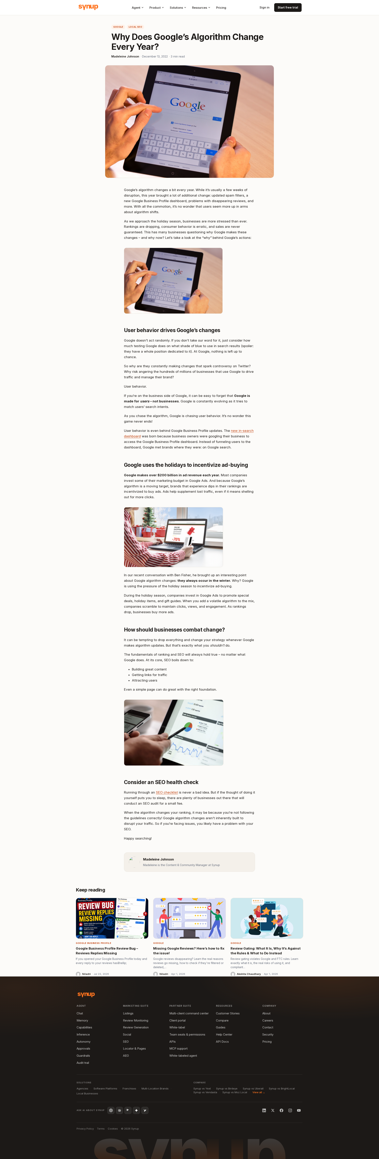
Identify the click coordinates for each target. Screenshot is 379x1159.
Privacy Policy (85, 1128)
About (266, 1013)
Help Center (224, 1034)
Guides (220, 1027)
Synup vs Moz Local (234, 1092)
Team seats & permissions (187, 1034)
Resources (199, 7)
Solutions (176, 7)
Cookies (113, 1128)
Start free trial (288, 7)
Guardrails (83, 1055)
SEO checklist (167, 792)
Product (155, 7)
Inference (83, 1034)
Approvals (83, 1048)
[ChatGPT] (110, 1110)
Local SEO (135, 26)
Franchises (129, 1088)
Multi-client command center (189, 1013)
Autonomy (83, 1041)
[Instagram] (290, 1110)
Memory (82, 1020)
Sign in (264, 7)
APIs (172, 1041)
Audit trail (83, 1063)
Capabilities (84, 1027)
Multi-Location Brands (155, 1088)
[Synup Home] (88, 7)
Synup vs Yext (202, 1088)
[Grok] (144, 1110)
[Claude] (127, 1110)
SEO (126, 1041)
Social (127, 1034)
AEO (126, 1055)
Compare (222, 1020)
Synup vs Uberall (253, 1088)
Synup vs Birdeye (226, 1088)
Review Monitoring (135, 1020)
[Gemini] (136, 1110)
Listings (128, 1013)
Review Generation (136, 1027)
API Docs (222, 1041)
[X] (272, 1110)
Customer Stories (228, 1013)
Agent (136, 7)
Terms (101, 1128)
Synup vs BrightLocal (282, 1088)
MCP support (178, 1048)
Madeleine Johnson (125, 56)
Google (118, 26)
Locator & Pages (134, 1048)
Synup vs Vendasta (205, 1092)
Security (267, 1034)
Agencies (82, 1088)
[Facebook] (281, 1110)
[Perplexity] (119, 1110)
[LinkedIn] (264, 1110)
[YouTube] (298, 1110)
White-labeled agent (183, 1055)
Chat (80, 1013)
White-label (177, 1027)
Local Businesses (87, 1093)
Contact (267, 1027)
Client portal (177, 1020)
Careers (267, 1020)
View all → (258, 1092)
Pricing (221, 7)
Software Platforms (105, 1088)
